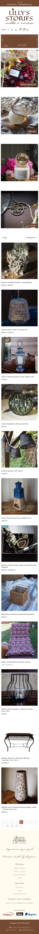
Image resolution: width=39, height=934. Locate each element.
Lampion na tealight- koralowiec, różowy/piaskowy (16, 282)
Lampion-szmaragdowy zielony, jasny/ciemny (14, 424)
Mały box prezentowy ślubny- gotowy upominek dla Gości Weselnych (18, 566)
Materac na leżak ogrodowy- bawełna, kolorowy (16, 662)
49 (12, 826)
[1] (20, 30)
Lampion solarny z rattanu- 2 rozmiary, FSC (14, 330)
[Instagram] (21, 2)
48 (8, 826)
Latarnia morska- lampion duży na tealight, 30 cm (16, 518)
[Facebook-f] (18, 2)
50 (17, 826)
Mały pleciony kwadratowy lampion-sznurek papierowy (17, 614)
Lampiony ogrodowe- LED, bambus (12, 471)
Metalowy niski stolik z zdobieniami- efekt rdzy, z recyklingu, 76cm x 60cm (15, 759)
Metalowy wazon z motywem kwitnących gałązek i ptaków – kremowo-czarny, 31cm (19, 808)
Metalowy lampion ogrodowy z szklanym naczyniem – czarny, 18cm (17, 710)
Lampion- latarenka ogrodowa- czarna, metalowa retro (17, 377)
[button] (3, 40)
